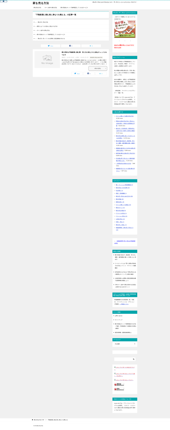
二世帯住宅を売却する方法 (123, 163)
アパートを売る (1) (121, 213)
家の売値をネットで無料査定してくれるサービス (74, 7)
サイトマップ (118, 320)
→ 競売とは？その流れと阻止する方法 (46, 26)
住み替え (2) (119, 190)
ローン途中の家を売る (51, 7)
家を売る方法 (41, 3)
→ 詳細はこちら (124, 304)
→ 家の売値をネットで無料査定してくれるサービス (50, 34)
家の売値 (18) (120, 199)
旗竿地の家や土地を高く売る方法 (125, 153)
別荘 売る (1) (120, 222)
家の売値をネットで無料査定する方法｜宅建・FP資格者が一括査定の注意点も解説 (125, 326)
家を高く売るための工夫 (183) (124, 196)
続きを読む (98, 68)
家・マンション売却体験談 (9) (124, 185)
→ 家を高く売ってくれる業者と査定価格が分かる (50, 38)
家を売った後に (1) (121, 224)
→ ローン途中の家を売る (42, 30)
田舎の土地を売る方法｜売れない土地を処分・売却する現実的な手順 (125, 123)
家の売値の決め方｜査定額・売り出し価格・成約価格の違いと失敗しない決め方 (125, 257)
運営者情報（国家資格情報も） (123, 332)
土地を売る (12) (120, 219)
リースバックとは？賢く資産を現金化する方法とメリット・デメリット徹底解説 (125, 266)
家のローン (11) (120, 207)
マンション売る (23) (121, 216)
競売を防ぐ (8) (120, 202)
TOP (39, 420)
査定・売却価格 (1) (121, 193)
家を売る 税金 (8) (121, 210)
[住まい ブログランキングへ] (119, 389)
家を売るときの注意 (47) (123, 187)
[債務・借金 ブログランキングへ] (119, 384)
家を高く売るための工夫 (96, 57)
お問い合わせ (118, 315)
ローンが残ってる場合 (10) (123, 204)
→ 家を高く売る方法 (41, 22)
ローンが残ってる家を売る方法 (124, 116)
